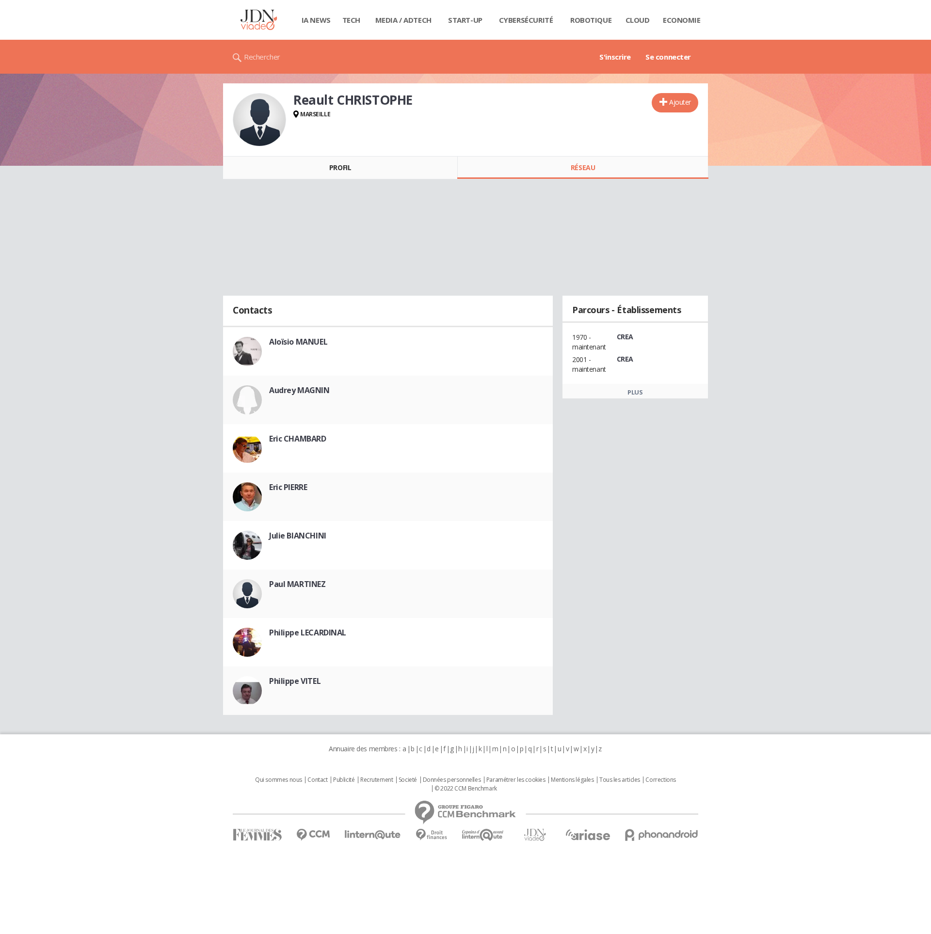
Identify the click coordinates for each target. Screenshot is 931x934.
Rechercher (262, 57)
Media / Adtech (403, 20)
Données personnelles (452, 779)
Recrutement (376, 779)
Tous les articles (619, 779)
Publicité (343, 779)
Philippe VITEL (295, 681)
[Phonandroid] (661, 835)
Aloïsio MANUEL (298, 341)
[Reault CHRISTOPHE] (259, 119)
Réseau (583, 167)
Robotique (590, 20)
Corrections (660, 779)
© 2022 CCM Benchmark (465, 788)
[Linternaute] (373, 834)
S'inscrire (615, 57)
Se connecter (668, 57)
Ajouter (680, 102)
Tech (351, 20)
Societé (408, 779)
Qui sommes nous (278, 779)
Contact (317, 779)
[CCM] (313, 835)
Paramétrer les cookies (516, 779)
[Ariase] (587, 834)
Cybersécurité (526, 20)
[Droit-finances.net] (431, 835)
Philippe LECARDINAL (307, 632)
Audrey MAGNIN (299, 390)
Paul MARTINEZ (297, 584)
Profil (340, 167)
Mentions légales (572, 779)
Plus (634, 392)
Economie (682, 20)
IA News (316, 20)
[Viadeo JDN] (535, 835)
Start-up (465, 20)
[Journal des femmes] (257, 835)
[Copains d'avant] (483, 835)
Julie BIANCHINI (297, 535)
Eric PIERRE (288, 487)
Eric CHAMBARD (297, 438)
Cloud (638, 20)
